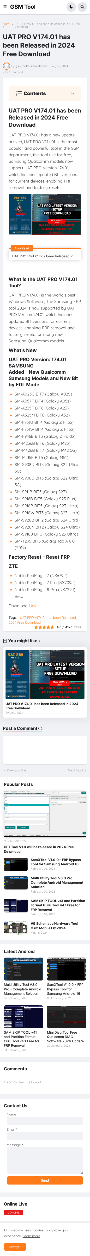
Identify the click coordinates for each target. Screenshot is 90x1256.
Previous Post (17, 770)
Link (32, 605)
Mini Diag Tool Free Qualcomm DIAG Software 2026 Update (65, 1036)
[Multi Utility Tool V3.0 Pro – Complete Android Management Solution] (16, 882)
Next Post (75, 770)
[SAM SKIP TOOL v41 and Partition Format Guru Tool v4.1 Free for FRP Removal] (16, 905)
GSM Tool (23, 6)
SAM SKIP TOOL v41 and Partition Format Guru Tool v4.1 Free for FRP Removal (58, 905)
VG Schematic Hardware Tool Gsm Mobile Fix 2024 (54, 925)
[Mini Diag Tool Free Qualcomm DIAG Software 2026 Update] (66, 1016)
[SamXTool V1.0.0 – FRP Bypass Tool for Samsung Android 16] (16, 864)
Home (6, 25)
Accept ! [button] (15, 1247)
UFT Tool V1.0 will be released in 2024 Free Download (39, 849)
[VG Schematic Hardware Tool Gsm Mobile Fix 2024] (16, 928)
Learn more (31, 1236)
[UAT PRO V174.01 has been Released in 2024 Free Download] (45, 674)
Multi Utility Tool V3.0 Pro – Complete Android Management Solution (57, 882)
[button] (6, 7)
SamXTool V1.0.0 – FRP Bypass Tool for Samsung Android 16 (56, 862)
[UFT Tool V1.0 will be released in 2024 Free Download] (45, 814)
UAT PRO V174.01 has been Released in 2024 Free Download (47, 25)
